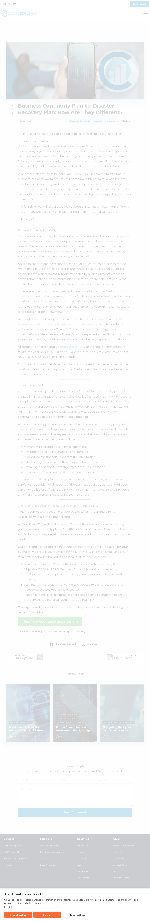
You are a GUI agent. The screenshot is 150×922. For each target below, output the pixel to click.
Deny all (47, 915)
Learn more (10, 906)
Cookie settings (77, 915)
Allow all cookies (18, 915)
